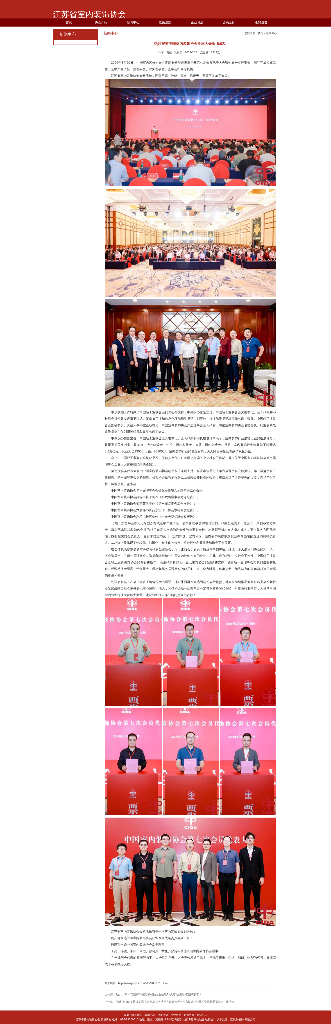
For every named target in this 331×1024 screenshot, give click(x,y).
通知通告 (261, 22)
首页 (69, 22)
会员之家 (229, 22)
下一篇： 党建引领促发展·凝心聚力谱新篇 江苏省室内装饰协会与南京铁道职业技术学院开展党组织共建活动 (169, 1001)
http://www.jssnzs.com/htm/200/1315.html (143, 983)
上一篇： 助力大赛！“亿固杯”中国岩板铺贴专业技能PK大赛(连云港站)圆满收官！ (153, 994)
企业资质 (197, 22)
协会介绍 (101, 22)
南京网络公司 (247, 1019)
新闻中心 (133, 22)
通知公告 (202, 1015)
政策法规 (165, 22)
